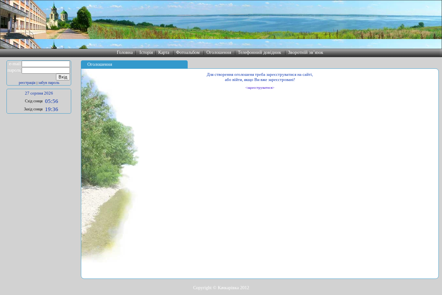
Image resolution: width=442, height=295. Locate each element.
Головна (125, 52)
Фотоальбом (188, 52)
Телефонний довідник (259, 52)
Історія (146, 52)
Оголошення (218, 52)
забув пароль (48, 82)
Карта (163, 52)
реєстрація (27, 82)
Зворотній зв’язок (305, 52)
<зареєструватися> (259, 87)
